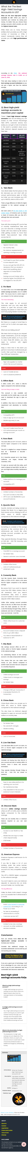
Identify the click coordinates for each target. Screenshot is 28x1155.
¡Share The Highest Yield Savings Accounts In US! (14, 956)
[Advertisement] (14, 57)
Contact (3, 1125)
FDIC (15, 73)
